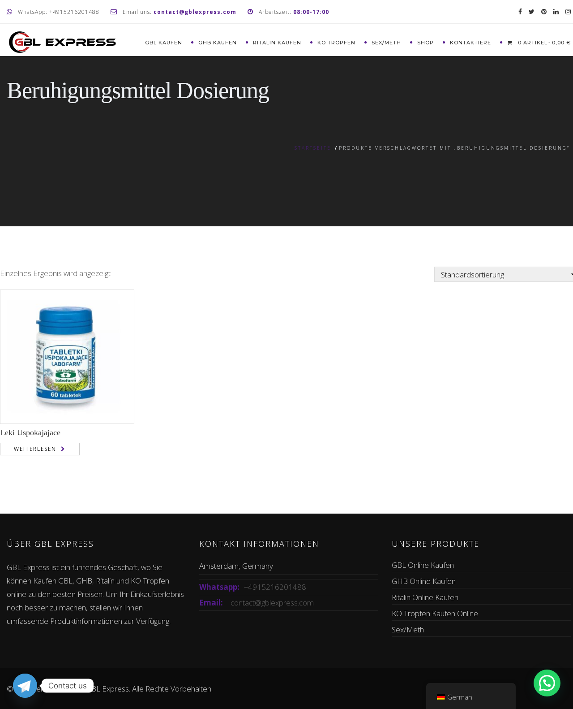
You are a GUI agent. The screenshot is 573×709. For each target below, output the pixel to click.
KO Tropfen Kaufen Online (435, 613)
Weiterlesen (35, 449)
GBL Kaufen (163, 42)
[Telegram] (25, 686)
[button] (547, 683)
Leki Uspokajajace (30, 432)
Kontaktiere (470, 42)
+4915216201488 (275, 587)
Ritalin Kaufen (277, 42)
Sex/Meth (386, 42)
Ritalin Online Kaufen (425, 597)
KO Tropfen (336, 42)
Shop (425, 42)
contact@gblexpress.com (272, 602)
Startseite (313, 148)
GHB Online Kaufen (424, 581)
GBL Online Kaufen (423, 565)
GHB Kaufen (217, 42)
